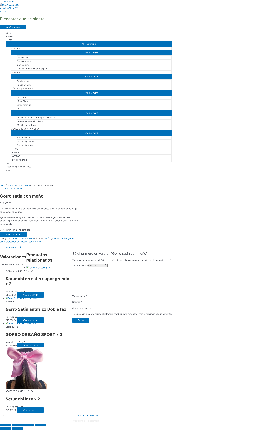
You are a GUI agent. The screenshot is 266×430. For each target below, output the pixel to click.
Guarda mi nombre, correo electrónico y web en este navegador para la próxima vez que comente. (124, 314)
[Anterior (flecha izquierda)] (5, 428)
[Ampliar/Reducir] (5, 425)
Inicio (8, 33)
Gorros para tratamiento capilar (32, 68)
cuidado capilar (59, 238)
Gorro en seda (24, 61)
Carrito (9, 163)
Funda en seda (24, 85)
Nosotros (10, 36)
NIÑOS (14, 148)
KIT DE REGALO (19, 160)
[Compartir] (28, 425)
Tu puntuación (80, 265)
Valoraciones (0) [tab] (13, 247)
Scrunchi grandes (25, 141)
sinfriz (38, 241)
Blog (8, 170)
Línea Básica (23, 97)
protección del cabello (17, 241)
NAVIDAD (16, 156)
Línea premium (24, 105)
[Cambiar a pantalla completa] (17, 425)
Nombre (77, 302)
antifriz (47, 238)
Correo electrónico (82, 308)
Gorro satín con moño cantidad (15, 229)
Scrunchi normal (25, 145)
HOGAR (15, 152)
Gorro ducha (23, 65)
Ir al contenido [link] (7, 1)
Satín (31, 241)
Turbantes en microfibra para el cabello (36, 117)
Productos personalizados (18, 166)
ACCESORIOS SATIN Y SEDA (25, 128)
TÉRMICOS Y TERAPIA (22, 88)
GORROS (15, 48)
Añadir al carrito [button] (30, 295)
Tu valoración (79, 296)
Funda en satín (24, 81)
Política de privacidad (88, 415)
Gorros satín (23, 57)
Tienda (9, 39)
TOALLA (15, 108)
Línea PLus (22, 101)
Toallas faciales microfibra (30, 121)
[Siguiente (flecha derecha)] (17, 428)
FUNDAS (15, 72)
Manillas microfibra (26, 125)
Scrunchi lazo (23, 137)
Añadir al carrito (13, 234)
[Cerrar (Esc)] (40, 425)
